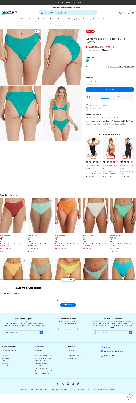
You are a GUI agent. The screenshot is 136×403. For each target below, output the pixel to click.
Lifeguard (80, 19)
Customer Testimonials (75, 355)
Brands (105, 19)
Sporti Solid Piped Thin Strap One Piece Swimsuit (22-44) (93, 167)
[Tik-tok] (78, 383)
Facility (88, 19)
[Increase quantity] (95, 82)
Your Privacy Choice (48, 389)
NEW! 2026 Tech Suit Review (43, 355)
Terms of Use (24, 389)
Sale (94, 19)
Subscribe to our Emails (42, 363)
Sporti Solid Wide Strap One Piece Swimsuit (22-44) (110, 167)
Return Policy (6, 355)
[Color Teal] (87, 60)
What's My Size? (116, 67)
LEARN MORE (68, 329)
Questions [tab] (18, 293)
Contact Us (5, 363)
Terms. (112, 327)
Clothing (71, 19)
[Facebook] (58, 383)
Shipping (4, 360)
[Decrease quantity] (88, 82)
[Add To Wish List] (37, 31)
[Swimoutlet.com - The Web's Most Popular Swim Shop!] (9, 12)
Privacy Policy (128, 325)
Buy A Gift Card (109, 355)
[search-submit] (41, 12)
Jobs (69, 353)
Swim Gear (62, 19)
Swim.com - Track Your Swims (43, 368)
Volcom (89, 35)
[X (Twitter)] (63, 383)
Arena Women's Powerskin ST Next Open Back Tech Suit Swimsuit (128, 167)
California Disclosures (76, 389)
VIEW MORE (68, 279)
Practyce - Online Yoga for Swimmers (46, 371)
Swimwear (33, 19)
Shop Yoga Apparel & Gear (43, 373)
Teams (112, 19)
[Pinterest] (73, 383)
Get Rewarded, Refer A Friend (113, 351)
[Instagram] (68, 383)
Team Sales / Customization (43, 358)
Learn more (105, 98)
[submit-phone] (130, 332)
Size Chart (130, 67)
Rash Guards (43, 19)
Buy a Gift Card (39, 365)
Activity (24, 19)
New (99, 19)
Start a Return (6, 358)
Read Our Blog (72, 358)
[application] (130, 397)
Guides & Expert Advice (9, 353)
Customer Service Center (9, 350)
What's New (38, 350)
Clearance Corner (40, 353)
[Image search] (94, 12)
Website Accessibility (8, 365)
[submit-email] (41, 332)
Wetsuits (53, 19)
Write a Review (69, 305)
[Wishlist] (129, 13)
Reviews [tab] (7, 293)
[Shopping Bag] (133, 13)
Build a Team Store (40, 360)
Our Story (71, 350)
